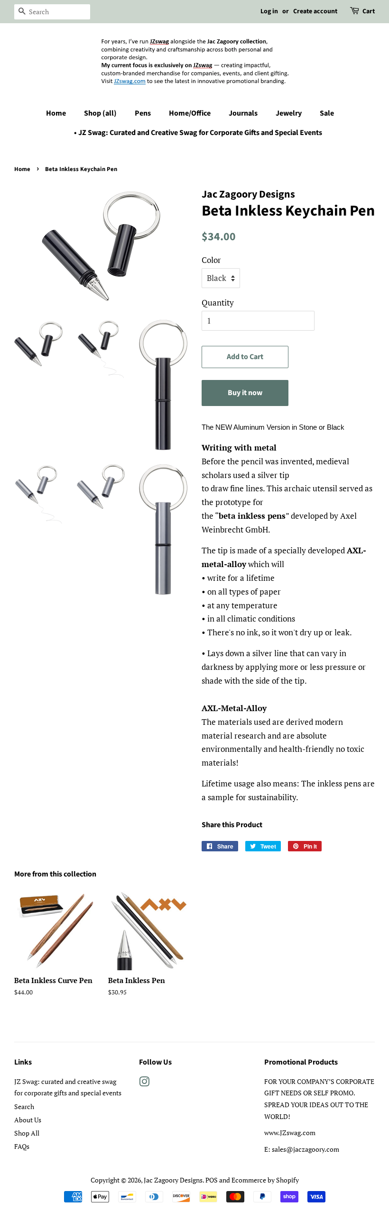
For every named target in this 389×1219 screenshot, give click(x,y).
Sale (327, 113)
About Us (27, 1119)
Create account (315, 11)
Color (211, 259)
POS (211, 1179)
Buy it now (245, 393)
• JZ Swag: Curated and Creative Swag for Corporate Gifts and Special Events (198, 132)
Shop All (26, 1133)
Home (56, 113)
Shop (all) (100, 113)
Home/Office (190, 113)
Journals (243, 113)
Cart (368, 11)
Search (24, 1106)
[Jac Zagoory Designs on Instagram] (144, 1083)
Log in (269, 11)
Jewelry (289, 113)
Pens (143, 113)
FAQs (21, 1146)
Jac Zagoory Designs (173, 1179)
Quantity (218, 302)
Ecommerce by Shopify (265, 1179)
